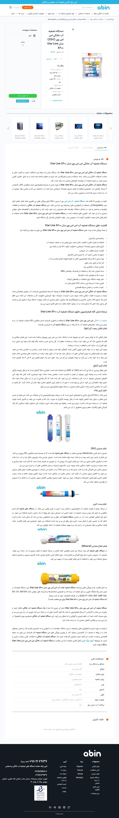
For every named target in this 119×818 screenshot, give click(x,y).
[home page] (102, 7)
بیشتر (23, 42)
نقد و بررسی (101, 147)
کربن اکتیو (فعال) (96, 788)
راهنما (64, 791)
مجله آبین (63, 766)
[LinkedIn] (59, 808)
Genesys (79, 777)
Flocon (80, 770)
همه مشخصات (57, 100)
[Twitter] (69, 808)
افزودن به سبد (21, 96)
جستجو (26, 7)
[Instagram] (64, 808)
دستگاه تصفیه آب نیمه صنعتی (94, 780)
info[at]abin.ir (41, 771)
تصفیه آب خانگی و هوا (96, 19)
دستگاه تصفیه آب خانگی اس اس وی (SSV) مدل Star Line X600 (67, 19)
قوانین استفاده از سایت (61, 779)
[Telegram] (55, 808)
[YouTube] (50, 808)
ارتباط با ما (16, 7)
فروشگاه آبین (110, 19)
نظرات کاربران (73, 147)
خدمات (64, 788)
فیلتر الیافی (95, 766)
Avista (80, 774)
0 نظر (56, 59)
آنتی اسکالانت (94, 770)
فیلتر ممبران (95, 774)
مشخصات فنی (87, 147)
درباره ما (63, 770)
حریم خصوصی (61, 784)
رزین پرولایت (95, 793)
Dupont (80, 766)
